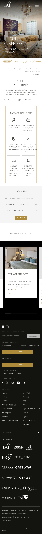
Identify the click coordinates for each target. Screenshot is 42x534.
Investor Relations (7, 517)
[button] (21, 432)
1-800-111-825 (6, 345)
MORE (9, 293)
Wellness (5, 401)
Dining (4, 397)
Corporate (5, 510)
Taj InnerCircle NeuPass (31, 409)
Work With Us (22, 510)
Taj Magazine (7, 413)
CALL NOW (17, 352)
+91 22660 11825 (7, 358)
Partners (17, 517)
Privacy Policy (25, 517)
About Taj (26, 393)
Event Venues (7, 409)
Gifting (25, 405)
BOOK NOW (21, 217)
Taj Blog (25, 417)
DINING (37, 61)
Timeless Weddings (9, 405)
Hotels (4, 393)
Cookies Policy (6, 520)
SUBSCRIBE (33, 336)
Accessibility (22, 513)
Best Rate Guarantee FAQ (9, 513)
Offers (25, 401)
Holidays (26, 397)
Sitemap (5, 417)
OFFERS (7, 61)
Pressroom (13, 510)
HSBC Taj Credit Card (10, 420)
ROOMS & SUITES (17, 61)
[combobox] (22, 198)
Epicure (25, 413)
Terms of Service (33, 510)
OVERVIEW (29, 61)
